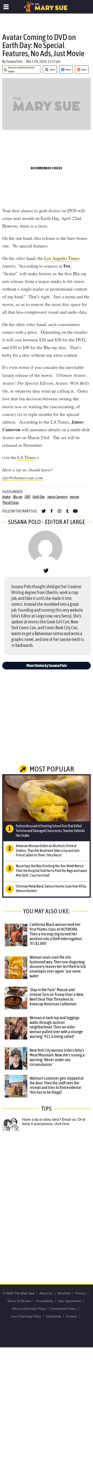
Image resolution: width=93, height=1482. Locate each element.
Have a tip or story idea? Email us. (49, 1119)
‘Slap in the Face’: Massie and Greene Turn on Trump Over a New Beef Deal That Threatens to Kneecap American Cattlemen (56, 996)
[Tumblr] (67, 513)
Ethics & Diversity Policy (29, 1308)
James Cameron (57, 497)
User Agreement (69, 1301)
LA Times (26, 457)
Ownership (53, 1316)
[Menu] (6, 7)
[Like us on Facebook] (52, 513)
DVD (27, 497)
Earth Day (39, 497)
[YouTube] (75, 513)
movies (74, 497)
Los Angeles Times (62, 258)
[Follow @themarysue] (44, 513)
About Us (45, 1293)
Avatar (6, 497)
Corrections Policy (63, 1308)
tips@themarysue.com (22, 477)
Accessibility (44, 1301)
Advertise (63, 1293)
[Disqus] (46, 1202)
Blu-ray (17, 497)
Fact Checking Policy (26, 1316)
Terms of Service (19, 1301)
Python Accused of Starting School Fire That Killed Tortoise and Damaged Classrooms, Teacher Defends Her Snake (50, 830)
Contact (71, 1316)
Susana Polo (14, 61)
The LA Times (10, 502)
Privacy (80, 1293)
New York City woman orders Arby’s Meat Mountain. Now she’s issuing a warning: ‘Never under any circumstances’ (57, 1057)
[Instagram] (59, 513)
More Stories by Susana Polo (46, 665)
